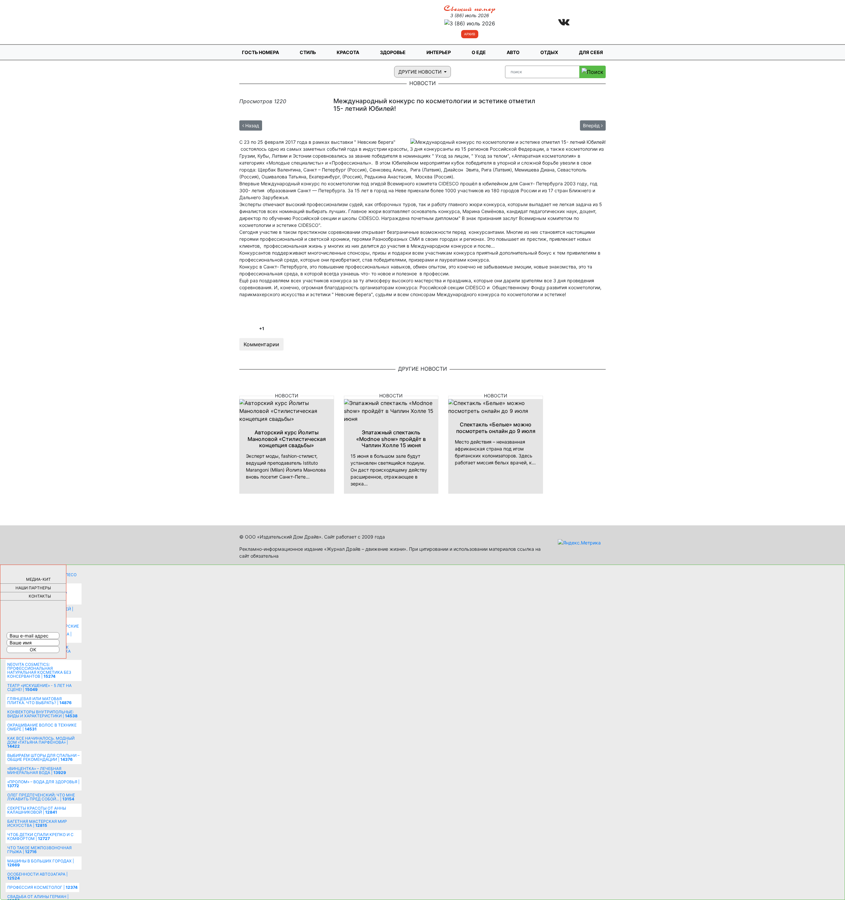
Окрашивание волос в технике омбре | (42, 727)
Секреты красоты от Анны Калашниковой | (36, 810)
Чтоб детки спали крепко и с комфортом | (40, 836)
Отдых (549, 52)
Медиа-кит (38, 579)
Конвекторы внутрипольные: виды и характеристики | (42, 713)
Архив (469, 34)
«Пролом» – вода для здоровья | (43, 783)
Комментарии (261, 344)
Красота (348, 52)
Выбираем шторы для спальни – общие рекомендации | (43, 757)
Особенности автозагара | (37, 876)
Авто (513, 52)
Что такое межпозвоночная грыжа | (39, 849)
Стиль (308, 52)
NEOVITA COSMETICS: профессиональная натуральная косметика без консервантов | (39, 670)
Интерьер (438, 52)
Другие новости (420, 72)
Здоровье (393, 52)
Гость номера (260, 52)
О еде (479, 52)
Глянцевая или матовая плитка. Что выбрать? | (39, 700)
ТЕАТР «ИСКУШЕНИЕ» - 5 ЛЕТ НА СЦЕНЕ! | (39, 687)
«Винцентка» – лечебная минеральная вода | (36, 770)
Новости (286, 395)
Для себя (591, 52)
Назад (251, 125)
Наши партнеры (33, 587)
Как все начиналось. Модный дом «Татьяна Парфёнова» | (41, 742)
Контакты (40, 596)
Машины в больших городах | (40, 862)
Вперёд (592, 125)
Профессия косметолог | (42, 887)
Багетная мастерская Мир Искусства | (37, 823)
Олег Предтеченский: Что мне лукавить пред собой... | (41, 796)
